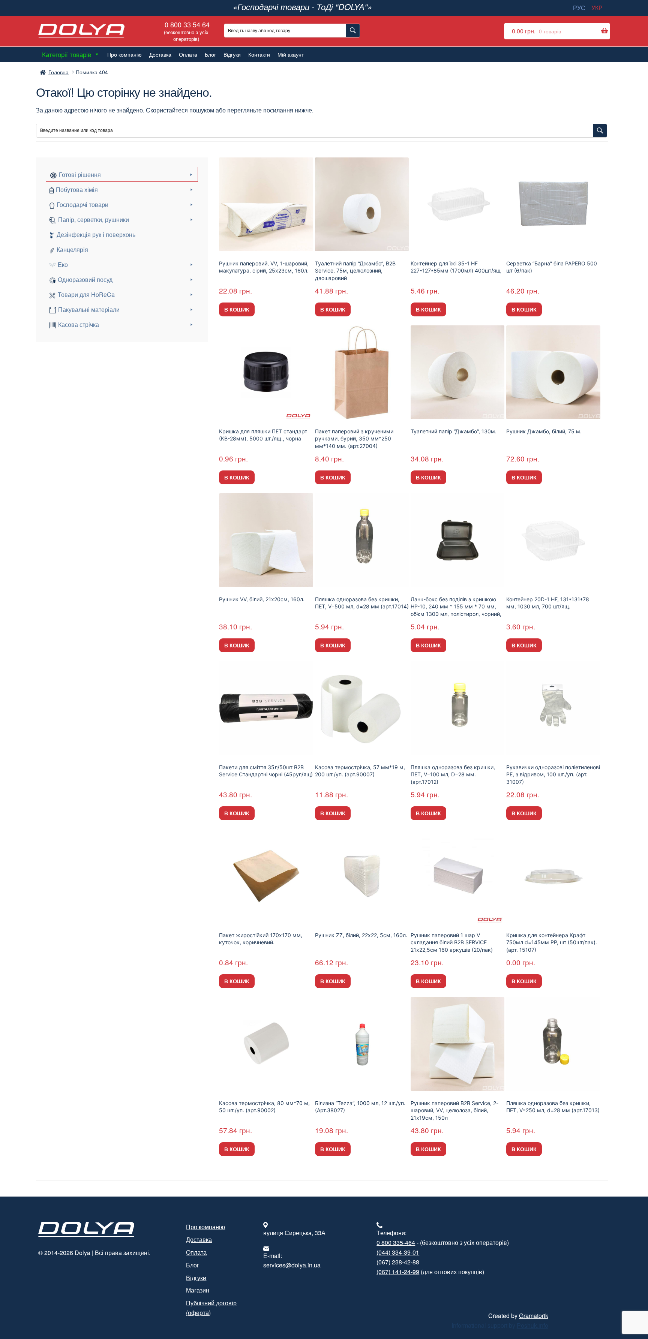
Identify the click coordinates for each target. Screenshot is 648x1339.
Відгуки (232, 54)
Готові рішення (80, 174)
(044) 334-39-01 (397, 1252)
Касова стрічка (78, 324)
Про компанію (124, 54)
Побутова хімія (77, 189)
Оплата (188, 54)
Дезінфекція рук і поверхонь (96, 234)
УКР (597, 7)
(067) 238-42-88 (397, 1262)
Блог (210, 54)
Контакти (259, 54)
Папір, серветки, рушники (93, 219)
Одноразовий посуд (85, 279)
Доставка (160, 54)
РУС (579, 7)
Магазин (197, 1290)
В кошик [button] (236, 309)
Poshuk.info (532, 1325)
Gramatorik (533, 1315)
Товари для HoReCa (86, 294)
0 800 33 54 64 (186, 30)
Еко (63, 264)
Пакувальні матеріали (89, 309)
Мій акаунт (291, 54)
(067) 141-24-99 (397, 1271)
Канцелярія (72, 249)
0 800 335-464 (395, 1242)
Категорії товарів (66, 54)
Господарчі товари (82, 204)
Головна (58, 72)
